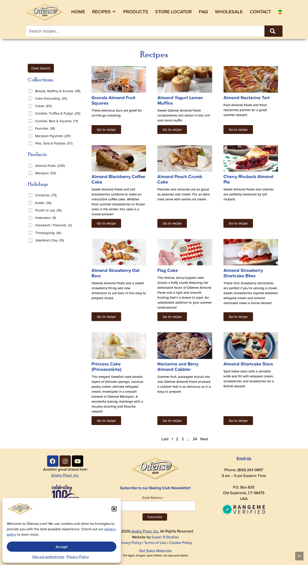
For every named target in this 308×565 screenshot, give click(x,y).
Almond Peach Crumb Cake (179, 179)
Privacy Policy (78, 556)
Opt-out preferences (48, 556)
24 (195, 439)
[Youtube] (77, 461)
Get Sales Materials (155, 551)
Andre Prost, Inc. (65, 475)
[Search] (273, 31)
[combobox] (144, 31)
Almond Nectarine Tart (246, 97)
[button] (114, 509)
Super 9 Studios (165, 537)
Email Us (244, 458)
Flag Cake (167, 270)
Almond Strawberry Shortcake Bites (243, 273)
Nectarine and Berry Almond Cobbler (177, 366)
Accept (61, 546)
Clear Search (40, 68)
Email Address (154, 497)
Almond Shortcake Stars (248, 364)
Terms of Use (155, 542)
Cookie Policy (180, 542)
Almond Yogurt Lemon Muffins (180, 100)
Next (204, 439)
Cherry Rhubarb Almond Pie (248, 179)
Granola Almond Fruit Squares (113, 100)
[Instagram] (65, 461)
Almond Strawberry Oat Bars (116, 273)
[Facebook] (52, 461)
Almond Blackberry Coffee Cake (118, 179)
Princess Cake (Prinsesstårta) (106, 366)
